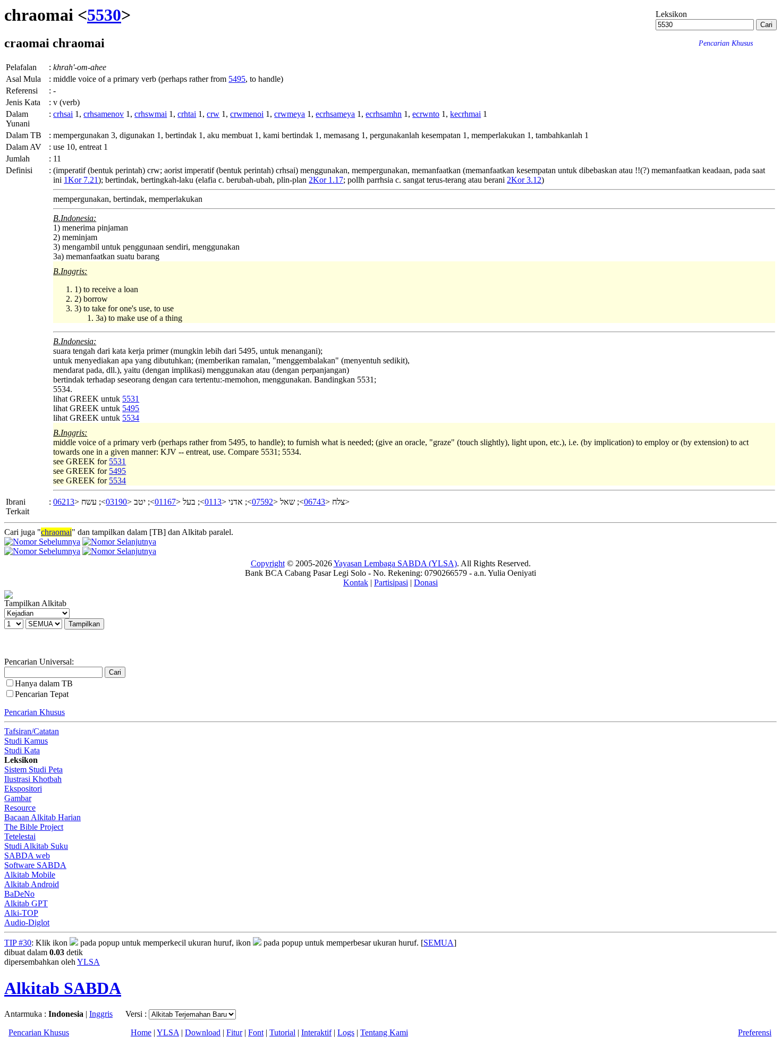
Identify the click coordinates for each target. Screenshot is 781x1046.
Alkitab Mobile (29, 874)
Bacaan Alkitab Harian (42, 817)
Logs (345, 1032)
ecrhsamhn (384, 113)
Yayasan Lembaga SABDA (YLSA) (395, 563)
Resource (20, 807)
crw (213, 113)
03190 (116, 501)
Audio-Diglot (26, 922)
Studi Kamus (26, 740)
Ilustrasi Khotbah (33, 779)
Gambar (17, 798)
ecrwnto (425, 113)
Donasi (426, 582)
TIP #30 (17, 942)
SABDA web (27, 855)
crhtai (186, 113)
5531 (130, 398)
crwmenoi (247, 113)
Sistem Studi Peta (33, 769)
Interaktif (316, 1032)
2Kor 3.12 (524, 179)
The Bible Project (33, 826)
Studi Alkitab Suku (36, 846)
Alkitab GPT (26, 903)
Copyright (268, 563)
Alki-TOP (21, 912)
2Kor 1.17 (326, 179)
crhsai (63, 113)
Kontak (355, 582)
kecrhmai (465, 113)
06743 (314, 501)
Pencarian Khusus (34, 712)
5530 (104, 14)
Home (141, 1032)
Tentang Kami (384, 1032)
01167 (165, 501)
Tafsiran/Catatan (31, 731)
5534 (130, 417)
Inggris (101, 1013)
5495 (236, 78)
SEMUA (438, 942)
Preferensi (754, 1032)
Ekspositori (23, 788)
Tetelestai (20, 836)
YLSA (88, 961)
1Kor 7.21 (81, 179)
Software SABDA (35, 865)
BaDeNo (19, 893)
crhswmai (150, 113)
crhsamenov (103, 113)
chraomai (56, 532)
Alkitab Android (31, 884)
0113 (213, 501)
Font (256, 1032)
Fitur (234, 1032)
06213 (63, 501)
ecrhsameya (335, 113)
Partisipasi (391, 582)
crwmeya (289, 113)
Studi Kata (22, 750)
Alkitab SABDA (62, 988)
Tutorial (282, 1032)
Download (202, 1032)
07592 (262, 501)
